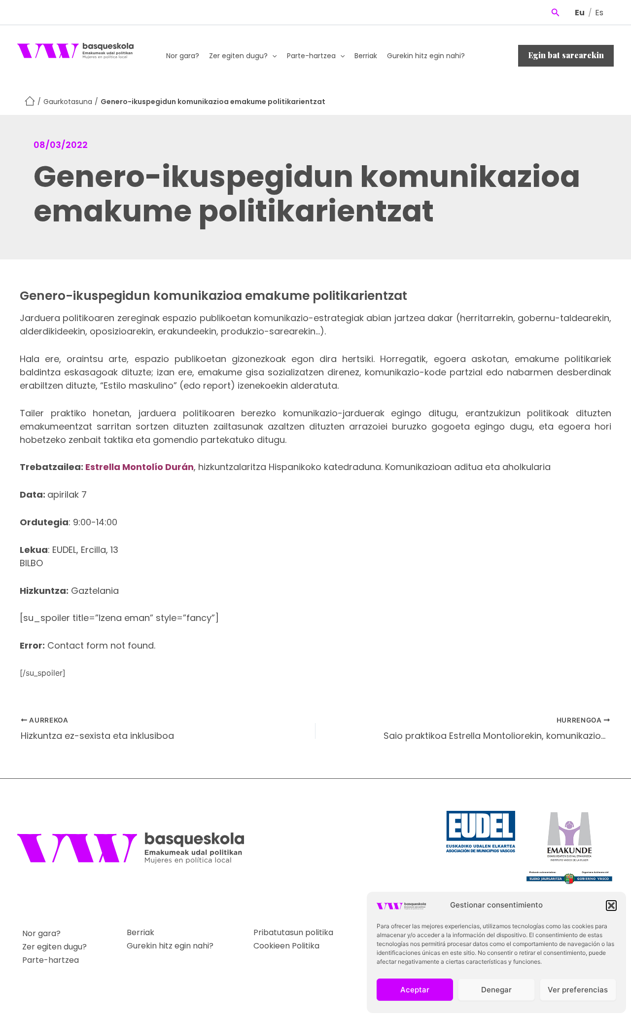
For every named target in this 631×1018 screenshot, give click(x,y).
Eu (580, 12)
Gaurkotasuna (67, 102)
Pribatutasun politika (293, 932)
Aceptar (414, 989)
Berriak (365, 56)
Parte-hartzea (311, 56)
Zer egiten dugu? (238, 56)
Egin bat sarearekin (566, 55)
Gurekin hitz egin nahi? (426, 56)
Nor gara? (182, 56)
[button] (611, 905)
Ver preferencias (578, 989)
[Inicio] (30, 102)
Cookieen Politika (286, 945)
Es (599, 12)
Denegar (496, 989)
